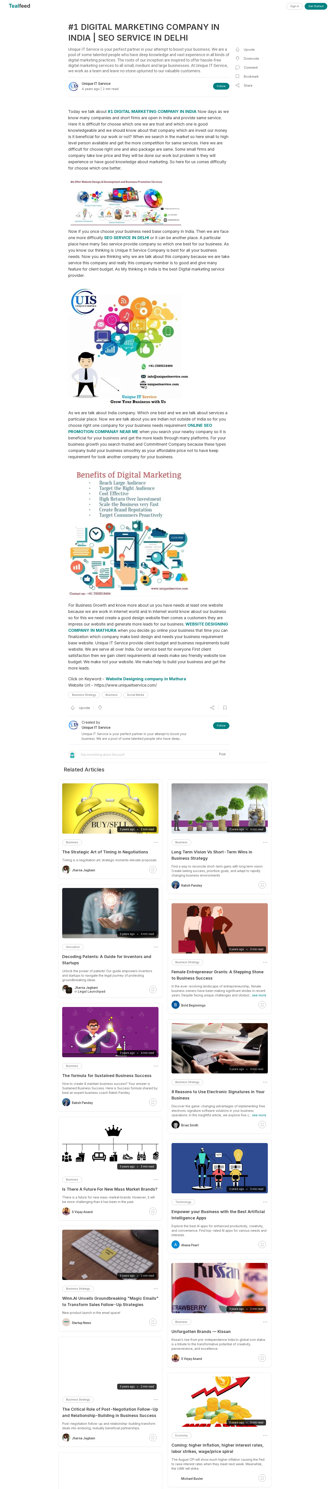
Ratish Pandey (191, 885)
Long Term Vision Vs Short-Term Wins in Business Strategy (212, 855)
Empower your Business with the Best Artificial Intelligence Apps (218, 1214)
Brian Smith (189, 1125)
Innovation (73, 947)
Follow (221, 86)
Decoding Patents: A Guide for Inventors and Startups (106, 959)
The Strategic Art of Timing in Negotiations (105, 852)
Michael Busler (192, 1478)
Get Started (315, 6)
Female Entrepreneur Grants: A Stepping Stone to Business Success (218, 974)
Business (112, 694)
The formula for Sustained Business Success (107, 1075)
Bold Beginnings (193, 1005)
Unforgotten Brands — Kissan (201, 1331)
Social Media (135, 694)
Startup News (81, 1323)
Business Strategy (84, 694)
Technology (183, 1202)
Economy (181, 1435)
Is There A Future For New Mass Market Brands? (109, 1189)
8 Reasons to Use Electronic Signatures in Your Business (218, 1094)
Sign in (294, 6)
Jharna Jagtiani (83, 870)
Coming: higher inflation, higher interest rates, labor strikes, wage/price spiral (218, 1448)
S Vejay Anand (191, 1359)
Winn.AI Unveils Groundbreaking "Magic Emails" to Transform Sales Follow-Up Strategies (110, 1301)
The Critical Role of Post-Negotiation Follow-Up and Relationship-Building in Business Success (110, 1412)
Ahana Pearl (190, 1245)
